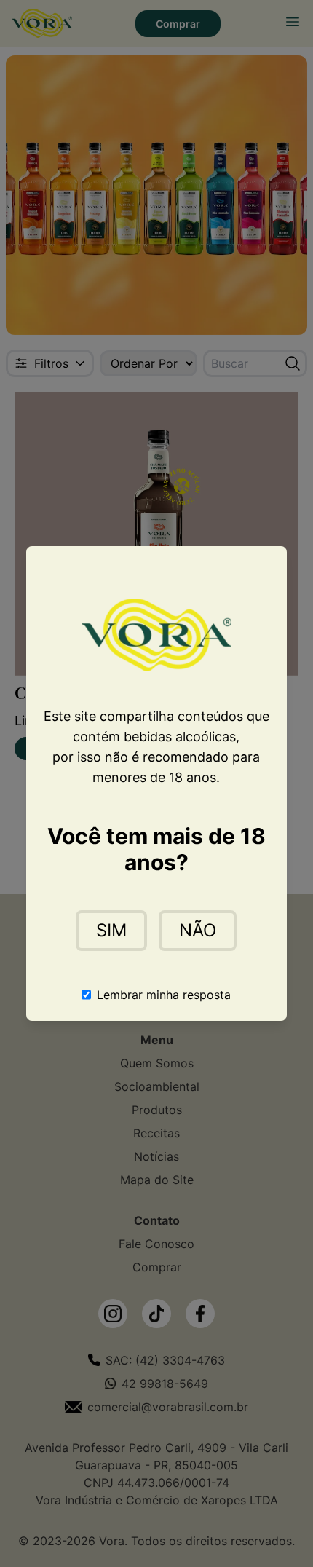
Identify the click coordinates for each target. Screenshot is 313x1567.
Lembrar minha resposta (164, 994)
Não (197, 930)
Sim (111, 930)
